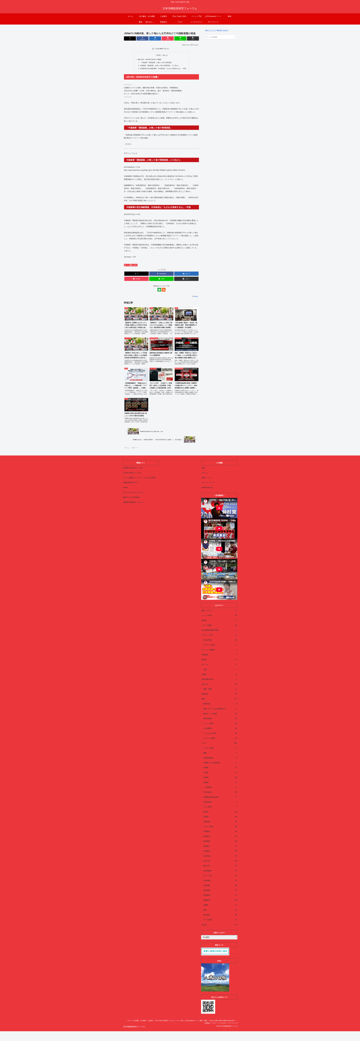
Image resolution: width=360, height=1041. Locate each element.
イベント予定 (179, 1020)
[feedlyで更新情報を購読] (159, 290)
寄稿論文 (207, 1023)
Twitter (125, 487)
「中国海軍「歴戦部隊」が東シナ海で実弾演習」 (156, 62)
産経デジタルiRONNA (131, 497)
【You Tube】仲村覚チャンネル (164, 1020)
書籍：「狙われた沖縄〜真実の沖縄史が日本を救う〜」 (220, 1020)
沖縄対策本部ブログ (130, 482)
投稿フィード (206, 477)
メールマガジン (222, 1023)
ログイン (204, 472)
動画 (201, 1020)
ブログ (127, 265)
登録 (203, 467)
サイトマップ (233, 1023)
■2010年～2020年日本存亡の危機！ (150, 59)
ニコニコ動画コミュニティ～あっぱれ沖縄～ (140, 477)
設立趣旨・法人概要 (140, 1020)
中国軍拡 (134, 265)
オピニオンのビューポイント (134, 492)
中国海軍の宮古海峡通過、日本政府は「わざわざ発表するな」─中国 (163, 68)
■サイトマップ (211, 30)
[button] (193, 38)
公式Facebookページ (191, 1020)
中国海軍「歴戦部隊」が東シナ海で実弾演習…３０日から (159, 65)
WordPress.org (207, 487)
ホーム (130, 1020)
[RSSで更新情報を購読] (163, 290)
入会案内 (150, 1020)
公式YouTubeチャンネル (132, 472)
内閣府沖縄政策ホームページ (134, 502)
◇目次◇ (158, 55)
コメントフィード (208, 482)
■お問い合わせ (222, 30)
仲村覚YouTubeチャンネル (133, 467)
